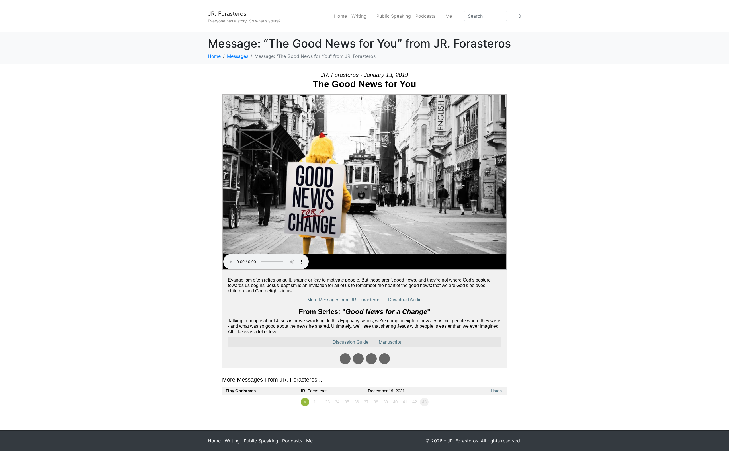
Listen (496, 390)
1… (317, 401)
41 (405, 401)
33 (327, 401)
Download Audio (405, 299)
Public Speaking (393, 16)
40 (395, 401)
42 (414, 401)
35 (347, 401)
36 (356, 401)
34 (337, 401)
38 (376, 401)
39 (385, 401)
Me (448, 16)
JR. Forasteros (227, 13)
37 (366, 401)
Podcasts (425, 16)
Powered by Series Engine (486, 417)
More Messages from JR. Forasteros (343, 299)
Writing (358, 16)
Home (340, 16)
